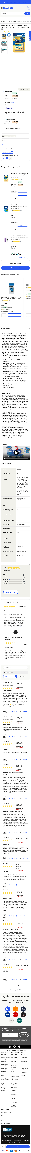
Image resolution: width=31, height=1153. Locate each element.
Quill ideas (14, 1102)
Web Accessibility (6, 1123)
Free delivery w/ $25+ (10, 136)
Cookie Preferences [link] (18, 1142)
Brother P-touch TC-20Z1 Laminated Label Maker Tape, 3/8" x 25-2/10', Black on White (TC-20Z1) (11, 298)
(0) (24, 581)
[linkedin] (14, 1046)
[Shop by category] (2, 8)
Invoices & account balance (4, 1070)
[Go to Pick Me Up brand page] (23, 1009)
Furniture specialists (14, 1093)
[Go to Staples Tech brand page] (23, 1015)
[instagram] (10, 1046)
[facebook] (19, 1046)
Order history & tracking (5, 1058)
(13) (24, 575)
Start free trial (24, 109)
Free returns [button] (7, 140)
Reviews (22, 322)
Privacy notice (17, 1140)
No (18, 711)
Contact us (4, 1093)
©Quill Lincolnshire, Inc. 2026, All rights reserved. (14, 1135)
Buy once (8, 91)
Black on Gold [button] (19, 152)
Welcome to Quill (6, 1112)
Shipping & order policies (5, 1078)
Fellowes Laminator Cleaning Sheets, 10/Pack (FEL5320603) (19, 236)
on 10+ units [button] (9, 307)
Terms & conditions (6, 1140)
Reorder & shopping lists (25, 1058)
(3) (24, 577)
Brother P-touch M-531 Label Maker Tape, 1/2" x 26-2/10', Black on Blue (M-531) (19, 174)
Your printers (24, 1065)
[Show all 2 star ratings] (15, 581)
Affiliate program (13, 1106)
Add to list (6, 144)
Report (26, 711)
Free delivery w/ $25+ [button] (8, 311)
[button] (30, 2)
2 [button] (10, 158)
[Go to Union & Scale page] (12, 1021)
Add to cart (18, 1147)
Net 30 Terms (15, 1074)
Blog (2, 1115)
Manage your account (5, 1065)
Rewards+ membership (14, 1058)
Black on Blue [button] (7, 152)
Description (5, 322)
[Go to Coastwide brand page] (15, 1009)
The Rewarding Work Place (9, 1118)
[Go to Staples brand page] (15, 1015)
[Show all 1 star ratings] (15, 583)
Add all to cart (15, 268)
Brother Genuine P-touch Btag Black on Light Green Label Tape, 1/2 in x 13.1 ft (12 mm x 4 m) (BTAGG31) (19, 205)
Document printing (14, 1084)
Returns (3, 1061)
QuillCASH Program (14, 1066)
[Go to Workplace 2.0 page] (19, 1021)
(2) (24, 579)
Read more (21, 627)
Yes (12, 711)
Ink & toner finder (24, 1062)
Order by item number (25, 1069)
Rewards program (13, 1062)
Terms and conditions (16, 1039)
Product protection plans (14, 1098)
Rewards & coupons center (24, 1074)
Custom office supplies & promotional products (15, 1078)
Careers (3, 1120)
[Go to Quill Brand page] (8, 1009)
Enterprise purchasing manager (14, 1089)
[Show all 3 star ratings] (15, 579)
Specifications (14, 322)
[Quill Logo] (8, 8)
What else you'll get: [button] (11, 128)
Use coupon (24, 1034)
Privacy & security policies (3, 1089)
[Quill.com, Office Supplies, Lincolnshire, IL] (7, 1130)
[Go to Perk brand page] (8, 1015)
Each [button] (4, 158)
